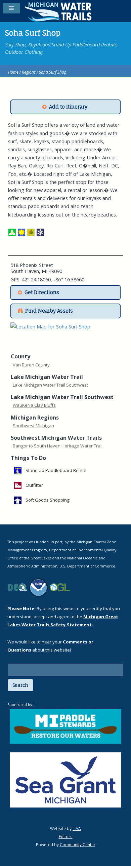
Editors (66, 836)
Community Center (77, 844)
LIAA (77, 828)
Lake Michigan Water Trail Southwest (50, 385)
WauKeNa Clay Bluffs (34, 405)
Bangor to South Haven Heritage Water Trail (57, 446)
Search (20, 685)
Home (13, 72)
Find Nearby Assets (49, 311)
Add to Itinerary (68, 107)
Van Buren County (31, 365)
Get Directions (42, 292)
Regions (29, 72)
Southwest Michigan (33, 426)
